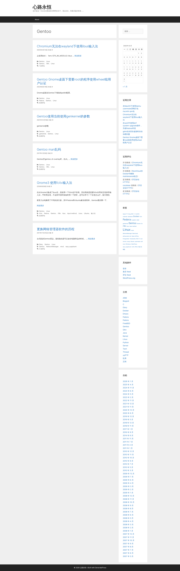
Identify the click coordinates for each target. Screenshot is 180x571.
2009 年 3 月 (128, 486)
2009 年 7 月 (128, 477)
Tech (125, 349)
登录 (124, 269)
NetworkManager (52, 246)
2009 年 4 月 (128, 483)
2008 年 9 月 (128, 505)
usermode (137, 241)
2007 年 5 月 (128, 556)
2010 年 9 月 (128, 461)
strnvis (124, 241)
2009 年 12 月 (128, 474)
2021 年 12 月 (128, 404)
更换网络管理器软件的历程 (55, 229)
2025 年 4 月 (128, 385)
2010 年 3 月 (128, 470)
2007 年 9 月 (128, 544)
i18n (47, 63)
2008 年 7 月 (128, 512)
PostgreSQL (126, 238)
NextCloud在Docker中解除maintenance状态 (133, 173)
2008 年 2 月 (128, 528)
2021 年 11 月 (128, 407)
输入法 (93, 213)
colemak (125, 216)
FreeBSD (133, 220)
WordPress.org (129, 278)
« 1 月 (125, 87)
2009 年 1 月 (128, 493)
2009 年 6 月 (128, 480)
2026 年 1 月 (128, 381)
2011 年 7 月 (128, 442)
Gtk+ (125, 330)
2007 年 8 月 (128, 547)
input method (72, 213)
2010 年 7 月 (128, 464)
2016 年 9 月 (128, 432)
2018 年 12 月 (128, 423)
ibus (63, 213)
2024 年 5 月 (128, 394)
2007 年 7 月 (128, 550)
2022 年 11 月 (128, 400)
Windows (128, 244)
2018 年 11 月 (128, 426)
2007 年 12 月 (128, 534)
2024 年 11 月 (128, 388)
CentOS (137, 214)
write (133, 246)
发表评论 (42, 103)
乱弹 (124, 358)
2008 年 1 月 (128, 531)
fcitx (40, 213)
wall (142, 241)
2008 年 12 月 (128, 496)
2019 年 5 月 (128, 419)
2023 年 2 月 (128, 397)
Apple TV (125, 214)
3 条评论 (42, 249)
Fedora (41, 100)
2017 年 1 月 (128, 429)
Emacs (125, 314)
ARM (125, 298)
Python (126, 342)
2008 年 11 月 (128, 499)
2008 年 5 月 (128, 518)
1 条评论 (42, 66)
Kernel (125, 336)
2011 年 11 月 (128, 439)
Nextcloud (135, 233)
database (130, 216)
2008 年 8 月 (128, 509)
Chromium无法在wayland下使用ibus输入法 (67, 46)
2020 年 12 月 (128, 410)
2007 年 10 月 (128, 540)
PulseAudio (133, 238)
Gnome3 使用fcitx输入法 (54, 183)
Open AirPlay (135, 236)
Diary (41, 244)
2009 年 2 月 (128, 489)
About (37, 19)
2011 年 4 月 (128, 445)
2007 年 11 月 (128, 537)
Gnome (139, 223)
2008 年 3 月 (128, 524)
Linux (48, 61)
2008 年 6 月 (128, 515)
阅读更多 (78, 56)
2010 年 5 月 (128, 467)
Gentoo (41, 61)
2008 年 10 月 (128, 502)
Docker (136, 216)
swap (128, 241)
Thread (126, 352)
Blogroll (126, 301)
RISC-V (138, 238)
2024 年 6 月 (128, 391)
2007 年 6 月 (128, 553)
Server (125, 346)
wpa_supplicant (71, 246)
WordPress (134, 244)
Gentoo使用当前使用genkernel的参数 (63, 116)
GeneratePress (100, 568)
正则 (124, 362)
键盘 (124, 249)
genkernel (42, 134)
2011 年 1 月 (128, 448)
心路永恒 (42, 7)
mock (132, 230)
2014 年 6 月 (128, 435)
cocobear (127, 185)
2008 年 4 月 (128, 521)
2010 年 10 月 (128, 458)
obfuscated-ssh (127, 236)
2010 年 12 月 (128, 451)
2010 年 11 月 (128, 455)
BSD (132, 214)
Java (125, 333)
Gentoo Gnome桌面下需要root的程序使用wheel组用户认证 (133, 140)
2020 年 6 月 (128, 413)
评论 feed (127, 275)
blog (129, 214)
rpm (141, 238)
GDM (137, 220)
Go (141, 223)
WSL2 (136, 246)
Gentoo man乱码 (49, 149)
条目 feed (127, 272)
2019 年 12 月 (128, 416)
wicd (62, 246)
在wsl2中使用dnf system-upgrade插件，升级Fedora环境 (132, 125)
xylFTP (125, 355)
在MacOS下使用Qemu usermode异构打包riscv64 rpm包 (132, 108)
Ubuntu (86, 213)
